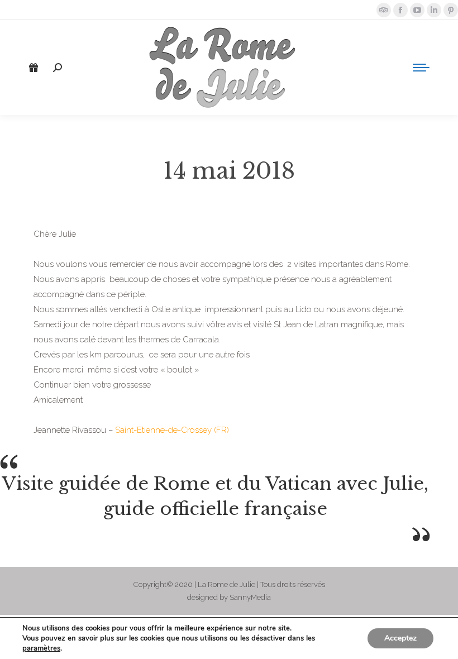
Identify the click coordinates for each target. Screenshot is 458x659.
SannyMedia (250, 597)
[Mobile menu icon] (421, 67)
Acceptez (400, 638)
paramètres (41, 648)
